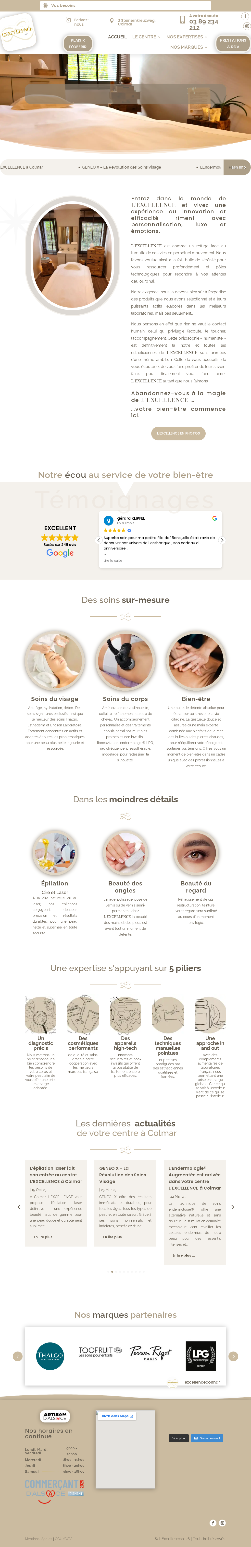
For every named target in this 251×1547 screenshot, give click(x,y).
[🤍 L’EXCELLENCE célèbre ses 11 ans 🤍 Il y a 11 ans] (217, 1425)
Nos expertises (184, 37)
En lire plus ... (45, 1237)
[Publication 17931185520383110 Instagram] (196, 1412)
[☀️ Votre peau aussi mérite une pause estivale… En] (175, 1412)
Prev (18, 1356)
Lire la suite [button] (113, 561)
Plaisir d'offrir (78, 43)
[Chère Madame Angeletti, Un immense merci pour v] (196, 1425)
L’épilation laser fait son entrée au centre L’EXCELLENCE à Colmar (56, 1174)
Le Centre (144, 37)
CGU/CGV (63, 1539)
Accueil (117, 37)
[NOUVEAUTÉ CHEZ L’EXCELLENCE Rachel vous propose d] (217, 1412)
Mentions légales (38, 1539)
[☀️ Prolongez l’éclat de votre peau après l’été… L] (217, 1400)
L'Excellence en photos (178, 433)
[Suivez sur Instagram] (247, 26)
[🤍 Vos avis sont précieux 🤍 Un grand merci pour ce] (175, 1400)
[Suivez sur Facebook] (245, 16)
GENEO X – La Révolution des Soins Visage (52, 167)
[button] (222, 540)
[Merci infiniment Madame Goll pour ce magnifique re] (175, 1425)
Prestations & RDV (233, 43)
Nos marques (186, 48)
